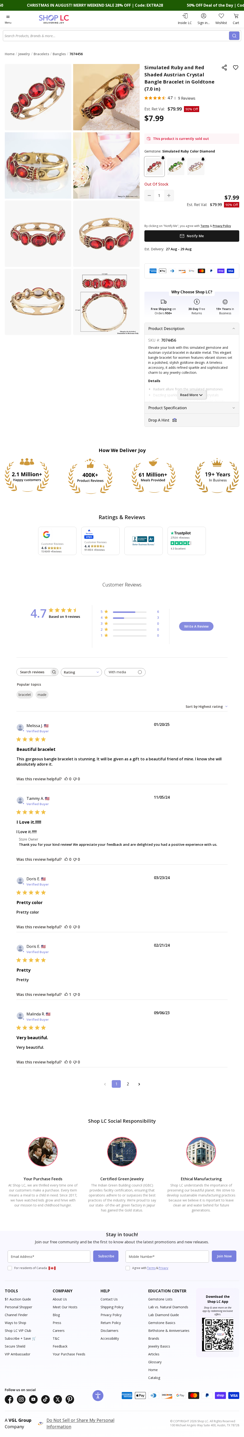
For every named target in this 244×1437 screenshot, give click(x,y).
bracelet (25, 694)
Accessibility (110, 1338)
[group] (38, 165)
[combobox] (116, 35)
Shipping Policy (112, 1307)
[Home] (62, 19)
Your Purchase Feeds (69, 1354)
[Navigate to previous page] (104, 1084)
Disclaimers (109, 1330)
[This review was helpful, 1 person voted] (66, 994)
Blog (56, 1315)
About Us (60, 1299)
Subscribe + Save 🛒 (20, 1338)
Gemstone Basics (161, 1322)
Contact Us (109, 1299)
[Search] (234, 35)
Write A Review (196, 626)
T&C (56, 1338)
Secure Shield (15, 1346)
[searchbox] (33, 672)
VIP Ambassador (17, 1354)
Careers (59, 1330)
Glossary (155, 1362)
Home (153, 1370)
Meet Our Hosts (65, 1307)
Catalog (154, 1377)
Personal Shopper (18, 1307)
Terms (151, 1268)
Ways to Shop (15, 1322)
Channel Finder (16, 1315)
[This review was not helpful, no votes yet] (74, 779)
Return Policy (111, 1322)
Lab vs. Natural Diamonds (168, 1307)
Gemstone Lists (160, 1299)
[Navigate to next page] (139, 1084)
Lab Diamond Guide (163, 1315)
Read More (189, 395)
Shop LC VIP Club (18, 1330)
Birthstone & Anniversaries (168, 1330)
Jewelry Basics (159, 1346)
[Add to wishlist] (235, 67)
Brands (153, 1338)
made (42, 694)
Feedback (60, 1346)
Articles (153, 1354)
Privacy (163, 1268)
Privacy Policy (111, 1315)
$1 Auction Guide (18, 1299)
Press (57, 1322)
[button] (154, 166)
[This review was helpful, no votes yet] (66, 779)
